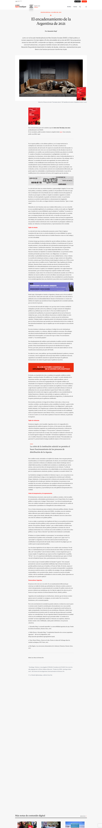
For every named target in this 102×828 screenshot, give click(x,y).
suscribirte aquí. (36, 134)
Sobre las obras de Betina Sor (36, 657)
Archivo (69, 6)
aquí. (61, 132)
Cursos (75, 6)
